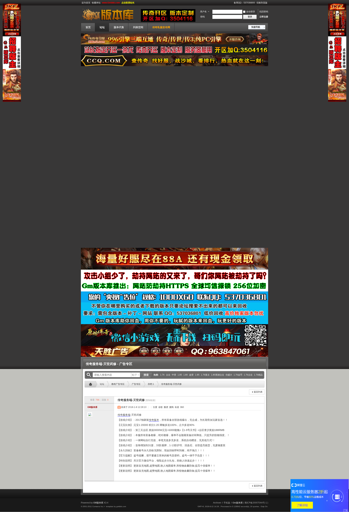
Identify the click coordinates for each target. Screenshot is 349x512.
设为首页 (86, 2)
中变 (174, 375)
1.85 (180, 375)
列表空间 (138, 27)
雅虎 (165, 407)
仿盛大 (229, 375)
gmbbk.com (121, 506)
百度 (154, 407)
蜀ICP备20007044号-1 (255, 502)
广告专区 (136, 384)
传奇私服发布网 (161, 27)
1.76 (162, 375)
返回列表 (258, 392)
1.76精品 (258, 375)
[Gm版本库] (110, 20)
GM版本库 (92, 407)
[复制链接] (150, 400)
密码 (202, 16)
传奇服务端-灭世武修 (171, 384)
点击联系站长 (128, 2)
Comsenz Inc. (98, 506)
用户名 (203, 11)
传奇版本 (154, 419)
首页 (88, 27)
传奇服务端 (124, 414)
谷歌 (160, 407)
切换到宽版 (261, 2)
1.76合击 (248, 375)
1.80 (185, 375)
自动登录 (250, 11)
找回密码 (263, 11)
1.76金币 (238, 375)
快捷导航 (255, 27)
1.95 (197, 375)
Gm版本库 (91, 384)
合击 (168, 375)
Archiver (217, 502)
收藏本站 (96, 2)
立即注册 (263, 16)
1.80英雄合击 (217, 375)
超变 (191, 375)
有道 (176, 407)
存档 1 (151, 384)
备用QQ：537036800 (244, 2)
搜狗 (171, 407)
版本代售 (119, 27)
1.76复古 (205, 375)
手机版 (227, 502)
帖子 (134, 374)
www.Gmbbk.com (111, 2)
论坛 (102, 27)
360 (182, 407)
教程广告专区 (118, 384)
